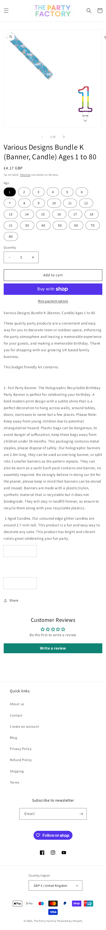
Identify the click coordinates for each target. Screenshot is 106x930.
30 (27, 225)
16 (59, 214)
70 (93, 225)
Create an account (24, 726)
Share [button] (13, 600)
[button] (6, 10)
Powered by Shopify (70, 921)
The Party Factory (45, 921)
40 (43, 225)
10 (54, 203)
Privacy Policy (20, 748)
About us (17, 704)
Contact (16, 715)
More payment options (53, 301)
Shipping (25, 174)
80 (11, 236)
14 (27, 214)
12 (86, 203)
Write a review (53, 648)
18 (91, 214)
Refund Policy (21, 760)
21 (11, 225)
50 (60, 225)
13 (11, 214)
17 (75, 214)
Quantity (10, 247)
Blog (13, 737)
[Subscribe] (81, 814)
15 (43, 214)
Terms (14, 782)
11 (70, 203)
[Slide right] (63, 136)
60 (76, 225)
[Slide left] (42, 136)
